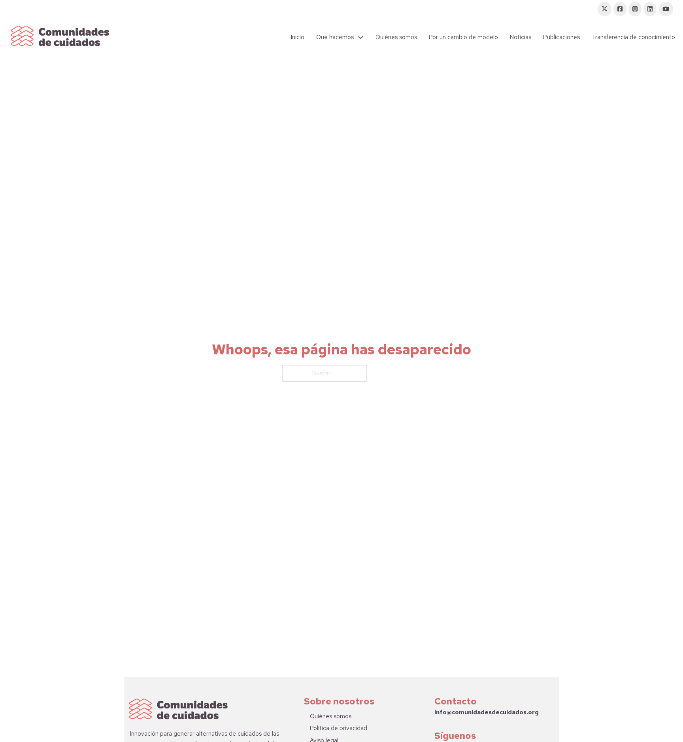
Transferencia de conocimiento (633, 37)
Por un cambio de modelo (463, 37)
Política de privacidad (338, 728)
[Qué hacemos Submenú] (361, 37)
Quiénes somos (396, 37)
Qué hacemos (335, 37)
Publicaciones (561, 37)
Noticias (520, 37)
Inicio (297, 37)
